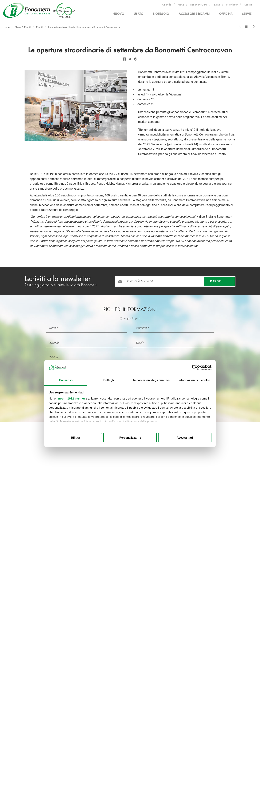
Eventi (217, 4)
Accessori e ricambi (194, 13)
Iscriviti (216, 281)
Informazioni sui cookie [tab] (194, 380)
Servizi (247, 13)
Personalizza (127, 437)
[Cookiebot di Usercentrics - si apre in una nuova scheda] (194, 367)
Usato (139, 13)
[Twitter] (130, 59)
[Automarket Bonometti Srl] (40, 10)
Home (6, 27)
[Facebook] (124, 59)
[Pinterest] (135, 59)
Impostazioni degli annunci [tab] (151, 380)
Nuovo (118, 13)
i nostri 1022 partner (71, 398)
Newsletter (232, 4)
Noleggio (161, 13)
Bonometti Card (198, 4)
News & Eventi (23, 27)
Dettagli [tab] (108, 380)
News (181, 4)
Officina (226, 13)
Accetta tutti (185, 437)
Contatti (248, 4)
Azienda (166, 4)
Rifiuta (75, 437)
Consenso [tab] (66, 380)
